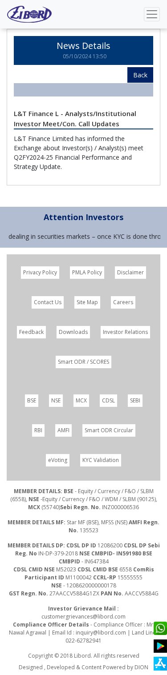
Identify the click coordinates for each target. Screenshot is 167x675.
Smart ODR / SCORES (83, 362)
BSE (31, 400)
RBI (38, 430)
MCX (81, 400)
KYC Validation (100, 460)
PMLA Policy (87, 272)
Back (140, 75)
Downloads (73, 332)
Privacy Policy (40, 272)
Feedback (31, 332)
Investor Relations (125, 332)
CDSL (108, 400)
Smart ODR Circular (109, 430)
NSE (56, 400)
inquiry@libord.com (101, 632)
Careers (123, 302)
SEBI (135, 400)
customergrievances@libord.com (83, 616)
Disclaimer (130, 272)
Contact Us (47, 302)
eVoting (57, 460)
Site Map (87, 302)
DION (141, 667)
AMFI (63, 430)
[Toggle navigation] (152, 14)
